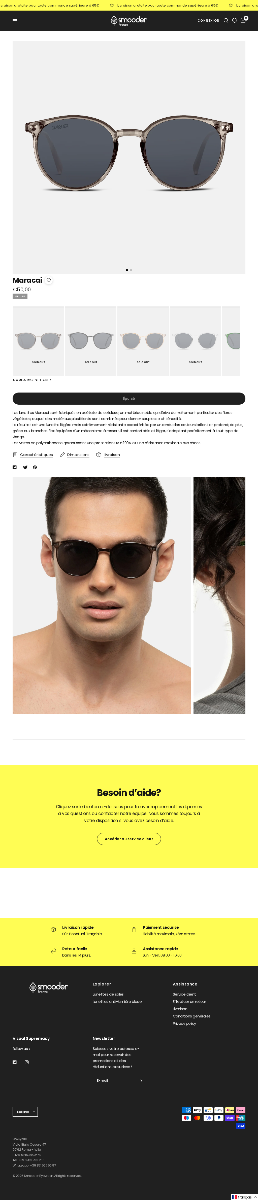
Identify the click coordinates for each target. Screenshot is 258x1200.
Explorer (102, 984)
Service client (184, 994)
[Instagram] (30, 1062)
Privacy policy (184, 1023)
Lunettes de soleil (108, 994)
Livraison (180, 1008)
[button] (244, 1197)
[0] (242, 21)
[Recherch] (226, 21)
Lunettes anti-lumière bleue (117, 1001)
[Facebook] (18, 1062)
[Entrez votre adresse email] (140, 1081)
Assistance (185, 984)
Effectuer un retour (189, 1001)
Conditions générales (192, 1016)
